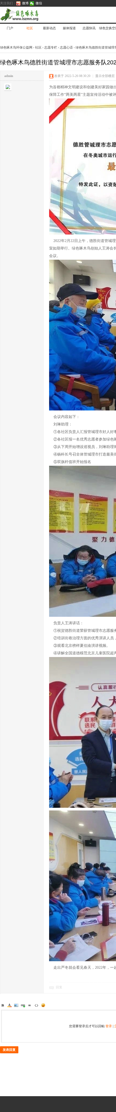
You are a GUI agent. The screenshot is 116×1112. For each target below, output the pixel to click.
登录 (108, 1026)
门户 (10, 28)
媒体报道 (69, 28)
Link (23, 1005)
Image (16, 1005)
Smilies (43, 1005)
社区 (29, 28)
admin (8, 76)
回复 (59, 987)
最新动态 (49, 28)
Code (36, 1005)
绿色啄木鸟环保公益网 (16, 47)
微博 (25, 3)
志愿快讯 (89, 28)
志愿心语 (66, 47)
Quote (29, 1005)
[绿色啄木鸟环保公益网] (38, 14)
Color (9, 1005)
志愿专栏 (50, 47)
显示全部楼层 (105, 76)
